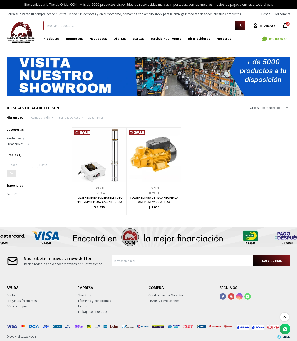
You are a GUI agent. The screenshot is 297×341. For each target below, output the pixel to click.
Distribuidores (199, 39)
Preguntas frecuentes (22, 301)
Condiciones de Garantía (165, 295)
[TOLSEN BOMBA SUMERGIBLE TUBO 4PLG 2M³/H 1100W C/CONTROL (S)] (99, 154)
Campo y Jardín (40, 117)
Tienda (265, 14)
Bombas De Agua (69, 117)
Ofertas (119, 39)
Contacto (13, 295)
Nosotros (224, 39)
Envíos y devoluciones (163, 301)
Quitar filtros (95, 117)
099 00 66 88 (278, 39)
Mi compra (282, 14)
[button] (240, 25)
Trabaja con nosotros (93, 311)
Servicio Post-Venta (165, 39)
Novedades (98, 39)
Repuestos (74, 39)
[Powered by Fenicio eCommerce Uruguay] (283, 336)
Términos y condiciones (94, 301)
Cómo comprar (17, 306)
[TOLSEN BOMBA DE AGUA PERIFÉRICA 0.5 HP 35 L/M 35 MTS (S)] (154, 154)
